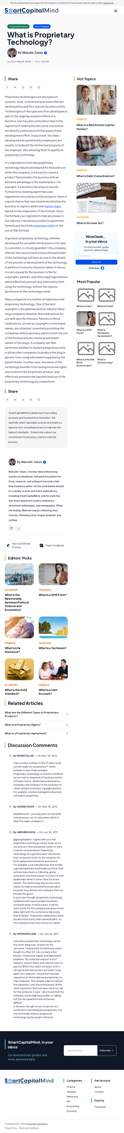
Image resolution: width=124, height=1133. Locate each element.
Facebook (100, 1106)
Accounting (73, 1106)
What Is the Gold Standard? (16, 691)
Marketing (72, 1096)
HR (68, 1101)
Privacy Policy (11, 1128)
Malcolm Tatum (32, 52)
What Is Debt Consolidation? (96, 176)
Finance (10, 643)
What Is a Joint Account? (48, 691)
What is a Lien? (84, 306)
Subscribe (96, 262)
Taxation (45, 590)
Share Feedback (54, 545)
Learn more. (108, 3)
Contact (99, 1091)
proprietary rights (44, 225)
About (97, 1086)
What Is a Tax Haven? (53, 648)
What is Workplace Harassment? (104, 332)
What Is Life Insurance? (12, 649)
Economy (11, 590)
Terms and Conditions (29, 1128)
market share (52, 206)
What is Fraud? (105, 306)
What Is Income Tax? (90, 223)
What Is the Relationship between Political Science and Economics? (17, 602)
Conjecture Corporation (37, 1124)
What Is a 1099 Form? (53, 594)
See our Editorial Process (21, 545)
